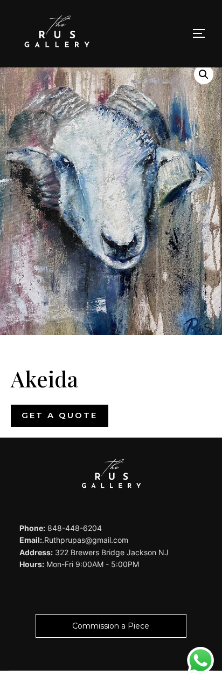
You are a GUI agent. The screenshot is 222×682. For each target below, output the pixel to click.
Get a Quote (60, 415)
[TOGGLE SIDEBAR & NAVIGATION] (202, 33)
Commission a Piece (110, 626)
